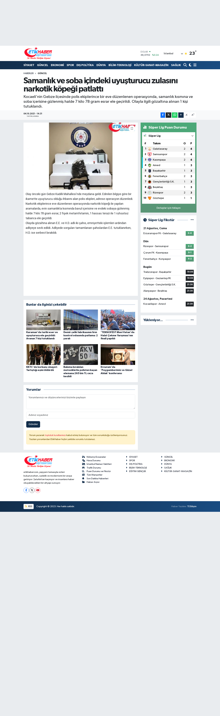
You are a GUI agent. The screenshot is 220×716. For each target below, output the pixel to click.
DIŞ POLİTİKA (85, 65)
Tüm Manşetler (94, 475)
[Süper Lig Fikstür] (192, 220)
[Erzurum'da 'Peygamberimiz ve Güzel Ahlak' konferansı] (118, 354)
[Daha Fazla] (181, 115)
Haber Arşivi (93, 482)
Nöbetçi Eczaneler (96, 457)
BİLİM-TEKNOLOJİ (120, 65)
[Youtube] (37, 490)
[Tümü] (192, 320)
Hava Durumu (93, 460)
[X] (32, 490)
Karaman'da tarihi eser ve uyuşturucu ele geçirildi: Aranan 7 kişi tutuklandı (42, 335)
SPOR (70, 65)
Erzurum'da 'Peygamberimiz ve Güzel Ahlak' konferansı (116, 370)
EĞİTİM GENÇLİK (137, 471)
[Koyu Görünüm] (189, 65)
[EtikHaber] (38, 53)
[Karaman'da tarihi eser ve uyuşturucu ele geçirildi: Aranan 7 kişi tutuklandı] (43, 319)
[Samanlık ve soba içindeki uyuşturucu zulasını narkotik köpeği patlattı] (81, 156)
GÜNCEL (42, 65)
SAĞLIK (176, 65)
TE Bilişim (191, 506)
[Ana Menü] (194, 65)
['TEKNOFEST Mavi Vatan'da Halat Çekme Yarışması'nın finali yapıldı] (118, 319)
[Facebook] (26, 490)
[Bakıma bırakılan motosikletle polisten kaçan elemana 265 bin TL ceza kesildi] (80, 354)
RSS (30, 506)
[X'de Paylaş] (168, 115)
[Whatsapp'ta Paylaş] (174, 115)
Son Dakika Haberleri (97, 478)
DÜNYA (101, 65)
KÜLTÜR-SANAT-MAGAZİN (151, 65)
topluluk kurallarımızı (55, 435)
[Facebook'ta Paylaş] (163, 115)
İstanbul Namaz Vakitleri (99, 464)
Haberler (29, 73)
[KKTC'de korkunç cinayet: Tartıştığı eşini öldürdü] (43, 354)
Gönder (33, 424)
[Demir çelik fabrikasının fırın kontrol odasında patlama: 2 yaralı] (80, 319)
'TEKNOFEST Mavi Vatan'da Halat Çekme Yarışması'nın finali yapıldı (117, 335)
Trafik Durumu (94, 468)
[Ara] (185, 65)
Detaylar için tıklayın (169, 208)
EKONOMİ (57, 65)
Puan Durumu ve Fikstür (99, 471)
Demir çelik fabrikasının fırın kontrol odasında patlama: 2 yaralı (80, 335)
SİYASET (29, 65)
